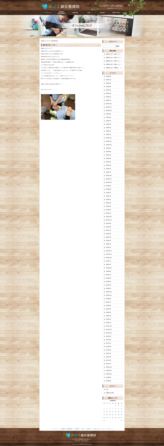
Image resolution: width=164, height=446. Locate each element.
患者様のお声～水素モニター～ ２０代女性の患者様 (114, 64)
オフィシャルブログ (106, 428)
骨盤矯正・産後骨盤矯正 (61, 12)
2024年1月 (108, 172)
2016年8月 (108, 380)
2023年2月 (108, 209)
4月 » (122, 420)
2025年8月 (108, 117)
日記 (107, 389)
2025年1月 (108, 134)
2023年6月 (108, 196)
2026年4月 (108, 90)
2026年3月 (108, 93)
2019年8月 (108, 271)
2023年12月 (109, 175)
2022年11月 (109, 220)
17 (121, 411)
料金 (89, 12)
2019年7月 (108, 274)
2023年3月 (108, 206)
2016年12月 (109, 367)
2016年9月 (108, 377)
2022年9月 (108, 223)
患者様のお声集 (110, 392)
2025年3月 (108, 127)
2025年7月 (108, 120)
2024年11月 (109, 141)
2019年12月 (109, 268)
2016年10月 (109, 374)
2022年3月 (108, 240)
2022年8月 (108, 226)
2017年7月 (108, 343)
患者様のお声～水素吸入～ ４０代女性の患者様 (114, 67)
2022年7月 (108, 230)
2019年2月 (108, 285)
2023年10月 (109, 182)
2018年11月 (109, 295)
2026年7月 (108, 79)
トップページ (48, 12)
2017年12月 (109, 326)
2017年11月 (109, 329)
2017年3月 (108, 356)
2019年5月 (108, 278)
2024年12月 (109, 138)
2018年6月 (108, 305)
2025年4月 (108, 124)
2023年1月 (108, 213)
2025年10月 (109, 110)
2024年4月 (108, 161)
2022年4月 (108, 237)
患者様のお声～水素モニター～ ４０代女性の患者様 (114, 54)
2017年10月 (109, 333)
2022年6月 (108, 233)
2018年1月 (108, 322)
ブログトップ (112, 41)
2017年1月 (108, 363)
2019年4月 (108, 281)
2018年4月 (108, 312)
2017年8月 (108, 339)
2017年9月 (108, 336)
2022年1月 (108, 247)
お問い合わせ (116, 12)
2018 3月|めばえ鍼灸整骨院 (46, 0)
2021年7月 (108, 261)
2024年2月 (108, 168)
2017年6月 (108, 346)
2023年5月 (108, 199)
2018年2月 (108, 319)
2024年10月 (109, 144)
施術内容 (75, 12)
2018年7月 (108, 302)
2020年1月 (108, 264)
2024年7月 (108, 155)
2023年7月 (108, 192)
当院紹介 (102, 12)
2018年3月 (108, 315)
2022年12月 (109, 216)
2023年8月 (108, 189)
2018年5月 (108, 309)
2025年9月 (108, 114)
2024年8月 (108, 151)
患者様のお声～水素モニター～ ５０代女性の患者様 (114, 61)
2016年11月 (109, 370)
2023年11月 (109, 179)
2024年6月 (108, 158)
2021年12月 (109, 250)
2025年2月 (108, 131)
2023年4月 (108, 203)
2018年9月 (108, 298)
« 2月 (104, 420)
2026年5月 (108, 86)
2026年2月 (108, 96)
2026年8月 (108, 76)
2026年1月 (108, 100)
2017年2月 (108, 360)
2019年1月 (108, 288)
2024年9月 (108, 148)
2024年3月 (108, 165)
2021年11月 (109, 254)
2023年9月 (108, 185)
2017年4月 (108, 353)
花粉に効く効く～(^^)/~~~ (50, 45)
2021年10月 (109, 257)
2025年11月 (109, 107)
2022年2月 (108, 244)
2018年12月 (109, 291)
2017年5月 (108, 350)
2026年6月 (108, 83)
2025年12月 (109, 103)
